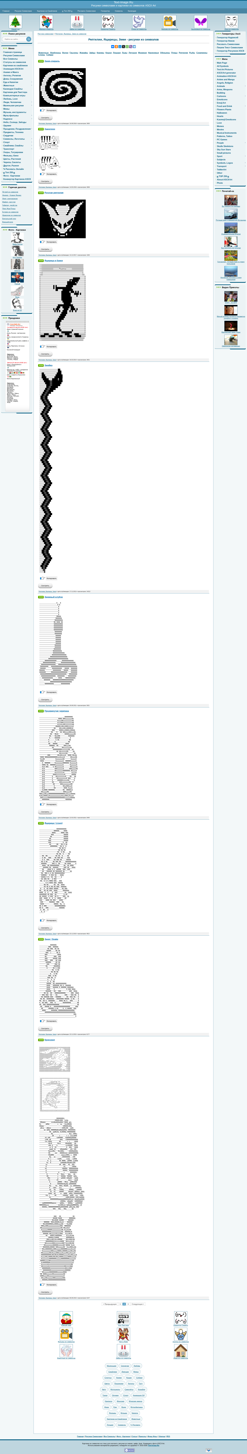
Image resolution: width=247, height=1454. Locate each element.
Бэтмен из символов (10, 212)
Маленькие (111, 1366)
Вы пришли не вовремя (231, 206)
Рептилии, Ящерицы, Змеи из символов (70, 34)
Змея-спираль (52, 61)
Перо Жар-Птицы (8, 209)
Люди (123, 1407)
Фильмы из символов (169, 29)
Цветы (107, 1384)
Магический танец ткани (231, 332)
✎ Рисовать (135, 1425)
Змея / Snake (51, 939)
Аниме (119, 1378)
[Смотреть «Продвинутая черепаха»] (45, 814)
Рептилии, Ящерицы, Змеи (47, 123)
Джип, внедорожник (10, 199)
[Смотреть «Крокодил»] (45, 1294)
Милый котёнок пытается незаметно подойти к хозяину (231, 317)
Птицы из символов (139, 29)
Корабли (141, 1389)
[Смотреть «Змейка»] (45, 588)
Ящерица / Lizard (53, 823)
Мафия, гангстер (8, 202)
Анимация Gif (138, 1395)
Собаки (139, 1378)
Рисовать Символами (87, 11)
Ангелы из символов (181, 1342)
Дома (106, 1407)
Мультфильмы (137, 1407)
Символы (119, 11)
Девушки (125, 1372)
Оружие (115, 1395)
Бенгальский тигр (9, 219)
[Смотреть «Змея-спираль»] (45, 120)
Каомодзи (132, 11)
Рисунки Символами (23, 11)
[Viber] (130, 46)
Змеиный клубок (54, 597)
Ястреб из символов (10, 192)
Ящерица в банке (54, 260)
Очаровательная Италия (231, 234)
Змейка (48, 365)
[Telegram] (134, 46)
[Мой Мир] (119, 46)
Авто (104, 1389)
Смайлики (112, 1372)
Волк (17, 297)
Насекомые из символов (200, 29)
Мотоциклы (115, 1389)
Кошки (129, 1378)
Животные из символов (66, 1358)
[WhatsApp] (127, 46)
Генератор (105, 11)
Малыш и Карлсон (46, 29)
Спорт (125, 1395)
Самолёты (129, 1389)
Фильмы (112, 1413)
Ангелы (131, 1384)
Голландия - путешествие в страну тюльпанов (231, 263)
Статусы (108, 1378)
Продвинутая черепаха (57, 711)
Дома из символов (181, 1358)
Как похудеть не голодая (231, 248)
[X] (123, 46)
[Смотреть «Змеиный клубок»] (45, 701)
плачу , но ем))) (231, 303)
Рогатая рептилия (54, 192)
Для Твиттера (123, 1325)
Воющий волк (7, 222)
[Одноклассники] (116, 46)
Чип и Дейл (123, 1342)
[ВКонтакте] (112, 46)
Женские (120, 1401)
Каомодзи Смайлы (108, 29)
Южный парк (66, 1325)
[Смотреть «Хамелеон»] (45, 183)
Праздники (118, 1384)
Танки (105, 1395)
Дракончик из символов (11, 215)
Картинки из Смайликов (47, 11)
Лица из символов (231, 29)
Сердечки (125, 1366)
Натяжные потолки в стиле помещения (230, 278)
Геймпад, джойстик (9, 205)
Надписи (108, 1401)
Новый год (15, 29)
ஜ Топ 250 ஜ (67, 11)
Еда (115, 1407)
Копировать (51, 110)
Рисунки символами (45, 34)
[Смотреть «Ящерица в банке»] (45, 356)
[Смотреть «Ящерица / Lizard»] (45, 930)
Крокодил (50, 1040)
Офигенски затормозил (231, 346)
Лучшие (110, 1425)
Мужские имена (135, 1401)
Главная (6, 11)
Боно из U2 (17, 310)
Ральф (17, 284)
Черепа (135, 1413)
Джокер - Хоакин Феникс (11, 195)
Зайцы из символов (77, 29)
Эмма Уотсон (17, 244)
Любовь (137, 1366)
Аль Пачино (17, 257)
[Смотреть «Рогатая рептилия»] (45, 251)
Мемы (136, 1372)
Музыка (124, 1413)
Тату (141, 1384)
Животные (135, 1419)
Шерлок (17, 271)
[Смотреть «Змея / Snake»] (45, 1030)
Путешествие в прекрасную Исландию (231, 220)
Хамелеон (50, 129)
